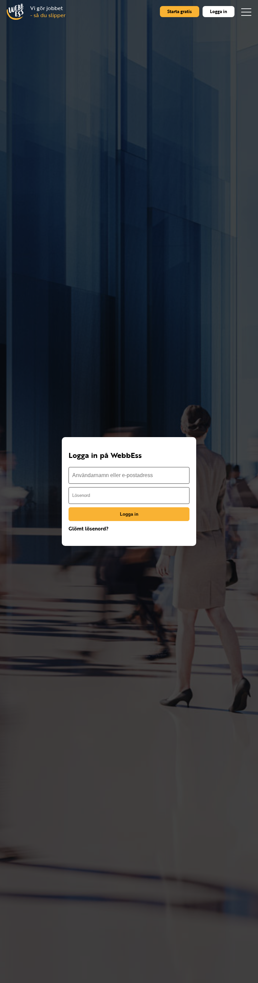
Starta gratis (179, 11)
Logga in (218, 11)
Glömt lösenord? (89, 528)
